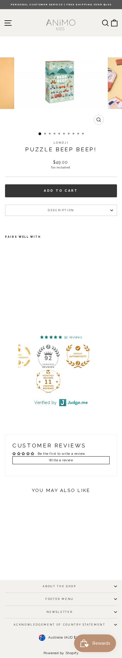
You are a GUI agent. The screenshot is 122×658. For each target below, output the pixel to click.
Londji (61, 142)
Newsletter (59, 612)
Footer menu (59, 599)
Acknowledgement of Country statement (59, 624)
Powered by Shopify (61, 653)
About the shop (59, 586)
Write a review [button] (61, 460)
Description (61, 210)
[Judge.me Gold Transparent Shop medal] (45, 356)
